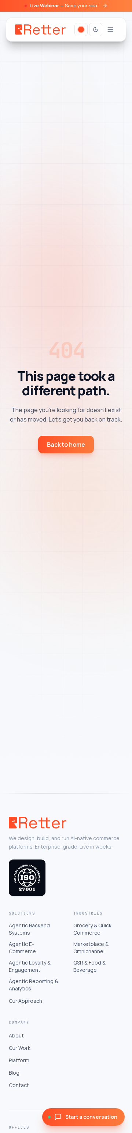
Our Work (19, 1047)
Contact (19, 1085)
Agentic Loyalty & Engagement (30, 966)
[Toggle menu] (110, 29)
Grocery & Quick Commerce (92, 929)
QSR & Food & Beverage (89, 966)
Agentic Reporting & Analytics (33, 985)
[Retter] (40, 29)
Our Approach (25, 1000)
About (16, 1035)
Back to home (66, 445)
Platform (19, 1060)
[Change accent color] (81, 29)
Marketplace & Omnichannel (91, 947)
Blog (14, 1072)
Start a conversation (91, 1116)
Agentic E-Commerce (22, 947)
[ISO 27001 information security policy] (27, 878)
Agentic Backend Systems (29, 929)
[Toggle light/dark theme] (95, 29)
